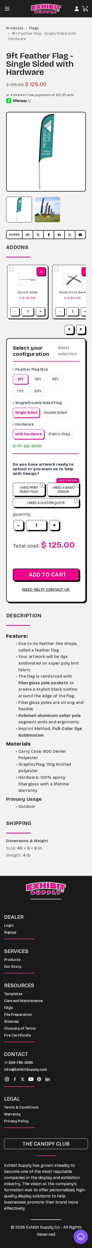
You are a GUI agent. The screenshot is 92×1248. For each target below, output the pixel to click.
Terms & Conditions (21, 1107)
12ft (37, 379)
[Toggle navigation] (8, 9)
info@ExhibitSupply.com (25, 1069)
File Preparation (18, 1014)
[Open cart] (85, 9)
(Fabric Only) (59, 434)
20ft (38, 391)
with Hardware (28, 434)
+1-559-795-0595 (18, 1063)
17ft (20, 391)
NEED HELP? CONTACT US (46, 589)
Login (9, 925)
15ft (55, 379)
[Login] (76, 9)
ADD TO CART (47, 574)
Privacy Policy (16, 1121)
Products (15, 28)
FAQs (8, 1008)
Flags (34, 28)
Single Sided (26, 412)
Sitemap (11, 1021)
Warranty (12, 1114)
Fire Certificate (17, 1035)
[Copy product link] (27, 235)
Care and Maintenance (23, 1001)
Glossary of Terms (20, 1028)
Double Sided (55, 412)
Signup (10, 932)
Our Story (12, 966)
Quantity (22, 514)
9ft (21, 379)
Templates (13, 994)
